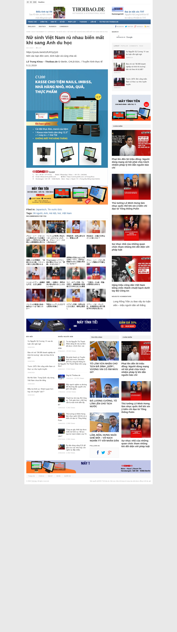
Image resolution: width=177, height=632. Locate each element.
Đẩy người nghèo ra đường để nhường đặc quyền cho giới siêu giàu (76, 387)
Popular (124, 46)
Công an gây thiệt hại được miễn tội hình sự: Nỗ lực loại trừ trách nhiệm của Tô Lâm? (72, 433)
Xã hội (62, 22)
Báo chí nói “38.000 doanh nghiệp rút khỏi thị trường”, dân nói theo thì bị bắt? (41, 355)
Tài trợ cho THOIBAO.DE (108, 22)
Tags (141, 46)
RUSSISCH (52, 26)
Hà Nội (52, 213)
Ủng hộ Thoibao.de (73, 375)
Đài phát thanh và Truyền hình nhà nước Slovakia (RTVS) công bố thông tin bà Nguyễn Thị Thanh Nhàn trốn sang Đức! (72, 361)
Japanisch (51, 31)
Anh (46, 213)
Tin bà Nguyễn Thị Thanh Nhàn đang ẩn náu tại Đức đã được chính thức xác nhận (72, 345)
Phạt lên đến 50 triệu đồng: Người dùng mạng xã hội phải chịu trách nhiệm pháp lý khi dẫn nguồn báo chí (131, 163)
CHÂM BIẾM (117, 126)
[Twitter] (104, 453)
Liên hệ (93, 22)
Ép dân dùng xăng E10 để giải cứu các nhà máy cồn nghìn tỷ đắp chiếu (76, 447)
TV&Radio (83, 22)
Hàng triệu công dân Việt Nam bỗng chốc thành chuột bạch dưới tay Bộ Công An (131, 288)
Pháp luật (72, 22)
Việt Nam (67, 213)
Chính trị (43, 22)
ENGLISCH (31, 26)
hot (59, 213)
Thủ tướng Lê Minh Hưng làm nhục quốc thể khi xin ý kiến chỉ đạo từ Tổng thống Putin (129, 206)
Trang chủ (32, 22)
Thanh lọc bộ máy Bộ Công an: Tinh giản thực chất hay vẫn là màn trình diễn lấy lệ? (72, 401)
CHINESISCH (64, 26)
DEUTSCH (42, 26)
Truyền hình (96, 337)
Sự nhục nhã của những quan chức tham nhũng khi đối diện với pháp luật (130, 247)
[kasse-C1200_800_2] (67, 183)
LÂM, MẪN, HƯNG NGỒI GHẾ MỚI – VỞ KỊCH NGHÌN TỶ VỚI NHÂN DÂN (104, 438)
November (40, 31)
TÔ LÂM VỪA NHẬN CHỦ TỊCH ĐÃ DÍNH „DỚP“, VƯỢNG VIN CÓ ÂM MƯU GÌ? (104, 367)
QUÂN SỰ (67, 476)
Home (28, 31)
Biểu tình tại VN (44, 12)
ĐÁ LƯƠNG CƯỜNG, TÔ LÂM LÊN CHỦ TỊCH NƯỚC (103, 403)
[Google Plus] (111, 453)
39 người (38, 213)
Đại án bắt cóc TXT (134, 12)
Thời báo (34, 481)
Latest (116, 46)
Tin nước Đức (61, 31)
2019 (33, 31)
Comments (133, 46)
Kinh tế (53, 22)
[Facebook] (99, 453)
